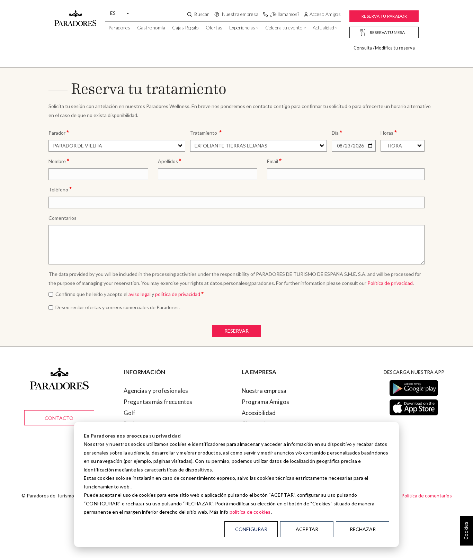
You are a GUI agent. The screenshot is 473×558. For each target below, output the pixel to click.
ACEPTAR (307, 529)
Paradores (119, 27)
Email (272, 161)
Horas (387, 133)
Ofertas (214, 27)
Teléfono (58, 189)
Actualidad (323, 27)
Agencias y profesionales (156, 390)
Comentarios (62, 218)
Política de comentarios (426, 495)
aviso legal (139, 294)
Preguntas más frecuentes (158, 401)
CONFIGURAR (251, 529)
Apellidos (168, 161)
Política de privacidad (390, 283)
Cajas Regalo (185, 27)
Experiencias (242, 27)
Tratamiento (204, 133)
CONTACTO (59, 418)
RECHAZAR (363, 529)
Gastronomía (151, 27)
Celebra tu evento (284, 27)
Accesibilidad (259, 412)
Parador (56, 133)
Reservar (236, 331)
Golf (129, 412)
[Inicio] (75, 14)
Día (335, 133)
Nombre (57, 161)
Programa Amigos (265, 401)
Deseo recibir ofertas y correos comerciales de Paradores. (117, 307)
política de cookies (250, 512)
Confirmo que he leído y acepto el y (127, 294)
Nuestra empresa (264, 390)
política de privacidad (177, 294)
